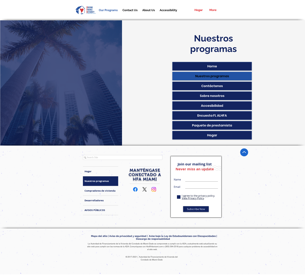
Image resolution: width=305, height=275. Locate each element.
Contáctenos (212, 86)
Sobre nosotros (212, 96)
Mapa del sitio (99, 236)
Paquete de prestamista (212, 125)
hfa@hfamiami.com (154, 246)
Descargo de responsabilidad (153, 239)
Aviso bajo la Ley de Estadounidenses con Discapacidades (182, 236)
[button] (148, 10)
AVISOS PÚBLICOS (95, 210)
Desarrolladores (94, 200)
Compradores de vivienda (100, 190)
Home (212, 66)
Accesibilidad (212, 105)
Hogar (212, 135)
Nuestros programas (212, 76)
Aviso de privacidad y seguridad (127, 236)
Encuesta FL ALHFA (212, 115)
